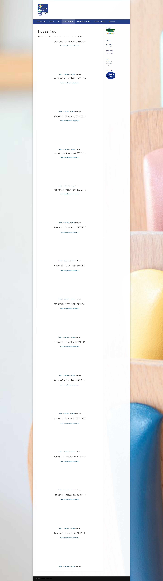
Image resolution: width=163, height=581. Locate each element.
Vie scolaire (109, 63)
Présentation (41, 21)
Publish (60, 74)
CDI (59, 21)
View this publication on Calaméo (69, 46)
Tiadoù (51, 21)
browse (73, 74)
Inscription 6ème (100, 21)
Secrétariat (109, 61)
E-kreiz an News (68, 21)
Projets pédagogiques (83, 21)
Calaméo (66, 74)
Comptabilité (109, 65)
